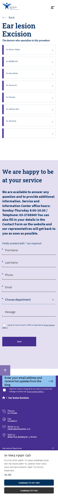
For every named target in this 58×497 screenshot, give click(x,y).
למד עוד (7, 474)
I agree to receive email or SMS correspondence (25, 325)
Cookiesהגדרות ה (29, 490)
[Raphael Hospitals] (15, 6)
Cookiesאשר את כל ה (29, 482)
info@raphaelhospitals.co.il (19, 429)
